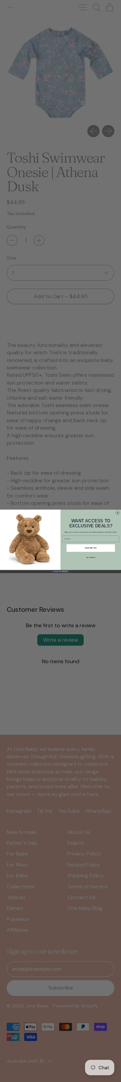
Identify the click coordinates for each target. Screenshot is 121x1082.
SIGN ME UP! (91, 548)
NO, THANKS (90, 557)
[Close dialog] (117, 513)
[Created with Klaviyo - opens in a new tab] (60, 571)
